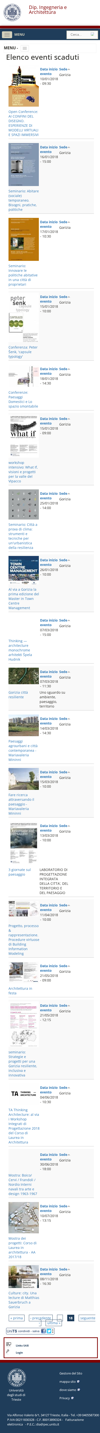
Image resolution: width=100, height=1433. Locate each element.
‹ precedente (40, 1318)
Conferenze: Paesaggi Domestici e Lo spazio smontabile (23, 399)
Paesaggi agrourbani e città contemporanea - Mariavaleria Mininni (23, 750)
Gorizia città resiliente (18, 694)
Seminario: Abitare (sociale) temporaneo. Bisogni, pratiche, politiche (23, 200)
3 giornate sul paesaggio (19, 872)
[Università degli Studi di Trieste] (12, 20)
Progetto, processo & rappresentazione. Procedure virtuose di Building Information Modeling (23, 939)
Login (19, 1352)
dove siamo (67, 1390)
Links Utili (22, 1345)
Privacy (64, 1398)
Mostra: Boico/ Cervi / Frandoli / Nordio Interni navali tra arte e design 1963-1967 (22, 1184)
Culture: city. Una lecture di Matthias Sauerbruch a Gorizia (23, 1300)
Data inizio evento (49, 71)
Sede (63, 69)
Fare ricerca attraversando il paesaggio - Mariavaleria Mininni (21, 804)
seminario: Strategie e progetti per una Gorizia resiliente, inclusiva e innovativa (22, 1063)
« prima (16, 1318)
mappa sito (67, 1381)
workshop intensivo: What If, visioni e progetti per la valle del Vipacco (23, 471)
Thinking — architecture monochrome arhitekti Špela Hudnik (20, 650)
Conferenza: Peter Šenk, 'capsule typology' (23, 352)
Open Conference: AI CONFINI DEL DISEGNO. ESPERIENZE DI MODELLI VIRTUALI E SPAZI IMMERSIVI (23, 123)
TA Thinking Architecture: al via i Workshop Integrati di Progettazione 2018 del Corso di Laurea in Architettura (24, 1126)
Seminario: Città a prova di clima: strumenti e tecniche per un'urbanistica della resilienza (22, 536)
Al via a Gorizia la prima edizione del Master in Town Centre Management (23, 598)
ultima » (53, 1323)
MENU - (11, 48)
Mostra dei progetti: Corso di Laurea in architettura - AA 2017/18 (22, 1247)
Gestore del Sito (70, 1373)
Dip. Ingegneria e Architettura (48, 10)
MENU (19, 34)
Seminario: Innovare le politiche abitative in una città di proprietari (23, 275)
